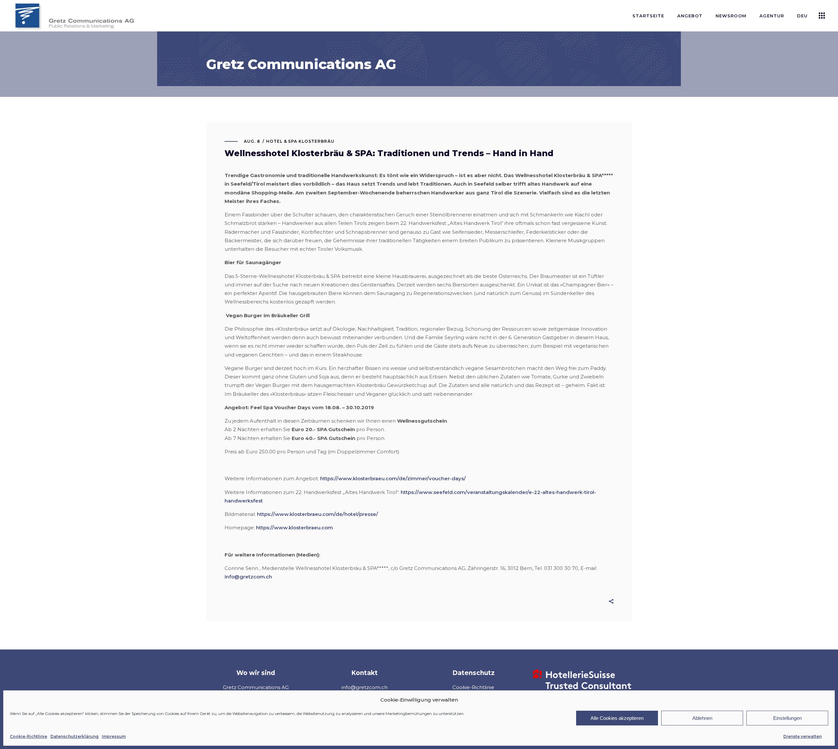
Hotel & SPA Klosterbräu (300, 141)
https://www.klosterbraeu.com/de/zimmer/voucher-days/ (393, 478)
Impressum (114, 736)
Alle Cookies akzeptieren (617, 718)
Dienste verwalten (802, 736)
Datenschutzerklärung (74, 736)
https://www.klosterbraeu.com (294, 527)
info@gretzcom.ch (248, 577)
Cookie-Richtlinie (28, 736)
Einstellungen (787, 718)
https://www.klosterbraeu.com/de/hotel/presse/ (317, 514)
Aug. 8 (252, 141)
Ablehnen (702, 718)
